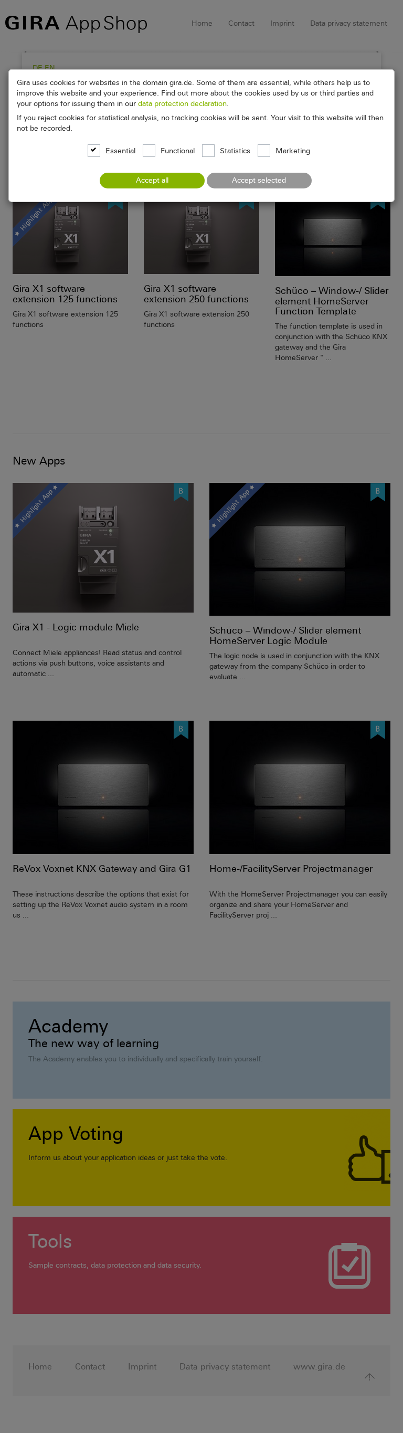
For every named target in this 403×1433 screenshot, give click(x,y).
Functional (178, 151)
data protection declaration (182, 104)
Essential (120, 151)
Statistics (235, 151)
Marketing (292, 151)
